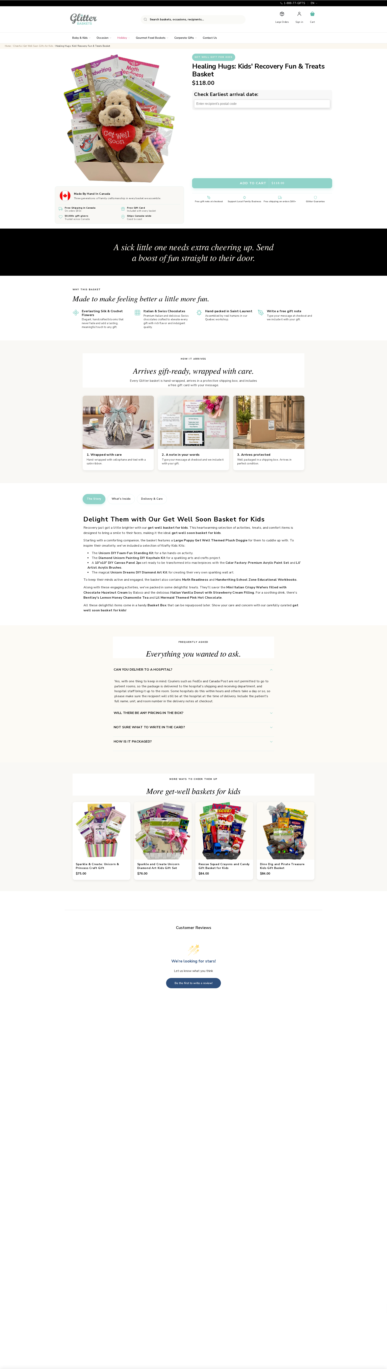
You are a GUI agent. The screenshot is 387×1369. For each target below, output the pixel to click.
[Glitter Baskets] (91, 19)
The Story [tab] (94, 499)
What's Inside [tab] (121, 499)
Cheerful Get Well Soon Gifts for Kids (33, 46)
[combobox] (193, 19)
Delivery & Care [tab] (152, 499)
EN (312, 3)
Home (8, 46)
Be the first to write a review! (193, 983)
